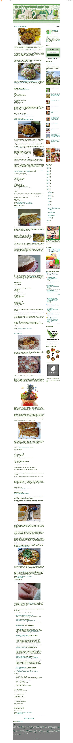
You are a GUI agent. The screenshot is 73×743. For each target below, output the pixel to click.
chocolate (28, 728)
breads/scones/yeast (37, 727)
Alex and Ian (31, 603)
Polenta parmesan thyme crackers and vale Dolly (55, 95)
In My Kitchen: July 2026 (55, 100)
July (49, 199)
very (29, 615)
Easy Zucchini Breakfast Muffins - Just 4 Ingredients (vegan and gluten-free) (52, 300)
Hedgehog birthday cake (20, 670)
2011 (48, 188)
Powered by (50, 58)
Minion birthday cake (19, 668)
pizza (21, 629)
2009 (48, 191)
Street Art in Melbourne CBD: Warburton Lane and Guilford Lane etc (55, 118)
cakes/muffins (21, 329)
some (21, 626)
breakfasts (47, 727)
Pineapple (28, 171)
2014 (48, 183)
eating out (48, 728)
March (49, 205)
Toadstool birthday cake (20, 656)
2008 (48, 220)
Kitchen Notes (51, 21)
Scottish (45, 731)
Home (15, 21)
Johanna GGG (55, 30)
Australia (15, 726)
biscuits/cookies (16, 727)
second (31, 620)
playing (28, 657)
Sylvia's (21, 615)
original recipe (43, 730)
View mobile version (29, 718)
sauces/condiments (29, 203)
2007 (48, 222)
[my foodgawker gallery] (53, 375)
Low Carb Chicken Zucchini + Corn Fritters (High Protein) (53, 305)
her (27, 615)
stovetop (15, 732)
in (26, 615)
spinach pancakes (36, 631)
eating (24, 615)
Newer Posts (16, 716)
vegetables (52, 732)
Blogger (38, 738)
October (49, 195)
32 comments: (29, 712)
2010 (48, 189)
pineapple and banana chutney (19, 82)
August (49, 198)
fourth (29, 636)
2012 (48, 186)
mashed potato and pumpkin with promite (30, 81)
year (32, 615)
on (19, 615)
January (49, 218)
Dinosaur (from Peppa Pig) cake (22, 635)
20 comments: (29, 114)
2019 (48, 176)
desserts (37, 728)
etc (30, 657)
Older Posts (42, 716)
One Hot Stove (50, 313)
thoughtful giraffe (20, 577)
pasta (55, 730)
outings (50, 730)
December (50, 192)
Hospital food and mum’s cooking (21, 493)
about (21, 620)
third (32, 626)
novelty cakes (31, 730)
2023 (48, 170)
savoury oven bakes (36, 731)
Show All (59, 294)
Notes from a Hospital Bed (24, 546)
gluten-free (23, 203)
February (50, 217)
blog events (19, 203)
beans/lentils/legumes (52, 726)
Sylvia (23, 620)
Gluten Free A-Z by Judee (52, 298)
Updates (17, 615)
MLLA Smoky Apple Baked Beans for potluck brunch (55, 141)
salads (17, 731)
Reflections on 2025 (50, 63)
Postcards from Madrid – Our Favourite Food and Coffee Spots (52, 274)
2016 (48, 180)
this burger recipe (33, 49)
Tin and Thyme (50, 308)
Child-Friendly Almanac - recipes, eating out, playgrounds (27, 671)
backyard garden (33, 726)
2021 (48, 173)
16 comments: (29, 328)
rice (59, 730)
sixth (35, 657)
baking (18, 329)
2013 (48, 185)
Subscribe (53, 55)
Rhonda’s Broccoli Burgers (24, 89)
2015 (48, 182)
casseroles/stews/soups (18, 728)
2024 (48, 168)
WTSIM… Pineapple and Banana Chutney (23, 119)
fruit (16, 730)
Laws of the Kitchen (51, 277)
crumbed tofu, (33, 630)
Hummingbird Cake (18, 147)
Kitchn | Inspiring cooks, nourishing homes (52, 318)
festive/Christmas (56, 728)
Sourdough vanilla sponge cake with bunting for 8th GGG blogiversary (55, 135)
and (26, 657)
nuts (37, 730)
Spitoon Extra (27, 170)
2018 (48, 177)
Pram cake (18, 619)
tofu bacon (30, 631)
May (49, 202)
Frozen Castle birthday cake (21, 667)
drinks (43, 728)
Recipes (52, 32)
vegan (44, 733)
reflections (57, 32)
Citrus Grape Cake (18, 333)
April (49, 204)
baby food (24, 726)
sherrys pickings (50, 290)
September (50, 196)
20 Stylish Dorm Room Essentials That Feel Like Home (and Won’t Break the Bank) (52, 320)
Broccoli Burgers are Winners (20, 26)
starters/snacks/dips (53, 731)
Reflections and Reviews (42, 21)
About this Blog (26, 21)
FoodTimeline (32, 276)
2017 (48, 179)
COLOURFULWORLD (51, 285)
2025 (48, 167)
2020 (48, 174)
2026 (48, 165)
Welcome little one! (18, 581)
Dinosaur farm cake (19, 625)
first (30, 615)
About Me (19, 21)
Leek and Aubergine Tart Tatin (23, 571)
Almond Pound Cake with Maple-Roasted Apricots (52, 292)
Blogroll (56, 21)
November (50, 193)
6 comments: (29, 202)
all (19, 620)
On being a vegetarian (55, 88)
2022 (48, 171)
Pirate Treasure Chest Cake (21, 647)
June (49, 201)
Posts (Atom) (20, 721)
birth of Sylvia (39, 495)
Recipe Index (32, 21)
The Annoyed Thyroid (51, 272)
